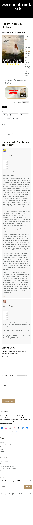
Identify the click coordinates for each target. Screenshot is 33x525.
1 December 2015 (7, 156)
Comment (5, 357)
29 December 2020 (8, 306)
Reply (4, 296)
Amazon (25, 102)
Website (4, 393)
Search (28, 486)
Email (4, 386)
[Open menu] (16, 14)
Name (4, 379)
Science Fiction (7, 135)
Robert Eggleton (8, 305)
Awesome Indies (20, 32)
